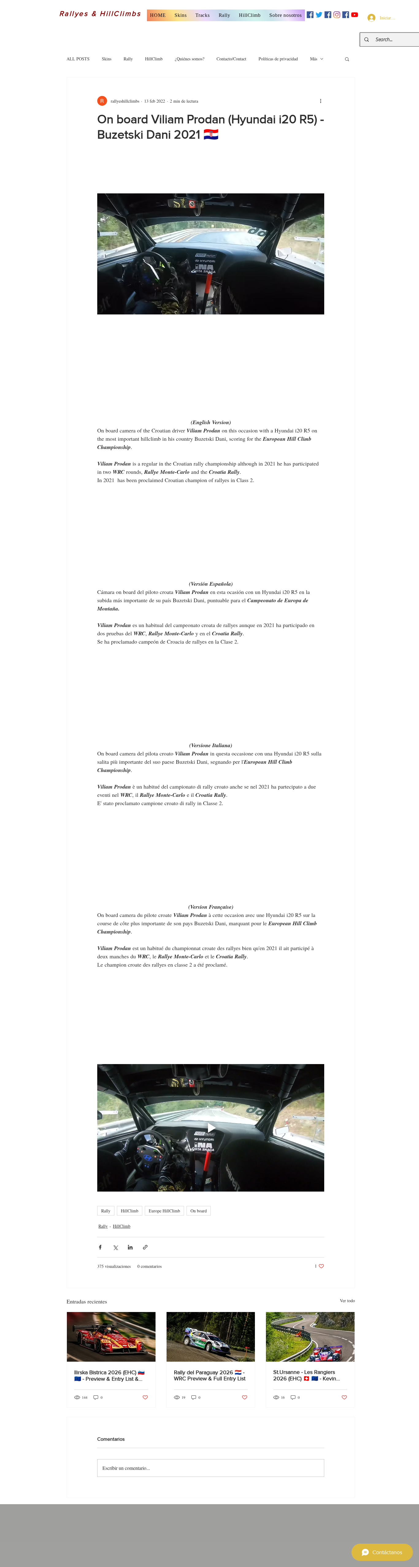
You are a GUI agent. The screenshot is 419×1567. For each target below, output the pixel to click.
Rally (128, 59)
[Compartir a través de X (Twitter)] (115, 1247)
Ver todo (347, 1300)
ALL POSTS (78, 59)
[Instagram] (336, 14)
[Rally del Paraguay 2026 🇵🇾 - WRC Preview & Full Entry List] (211, 1337)
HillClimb (154, 59)
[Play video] (210, 1128)
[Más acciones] (320, 101)
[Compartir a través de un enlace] (145, 1247)
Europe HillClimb (164, 1211)
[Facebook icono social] (310, 14)
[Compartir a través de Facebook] (100, 1247)
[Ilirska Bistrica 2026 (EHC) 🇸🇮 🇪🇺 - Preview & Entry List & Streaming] (111, 1337)
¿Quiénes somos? (189, 59)
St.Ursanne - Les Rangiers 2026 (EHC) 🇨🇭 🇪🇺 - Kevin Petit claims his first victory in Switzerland (307, 1375)
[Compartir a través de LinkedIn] (130, 1247)
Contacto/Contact (231, 59)
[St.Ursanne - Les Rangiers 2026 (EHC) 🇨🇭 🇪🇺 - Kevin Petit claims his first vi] (310, 1337)
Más (313, 59)
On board (198, 1211)
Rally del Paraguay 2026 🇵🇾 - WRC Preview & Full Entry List (209, 1375)
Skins (106, 59)
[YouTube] (354, 14)
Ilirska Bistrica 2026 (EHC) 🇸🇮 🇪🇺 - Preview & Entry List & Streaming (109, 1375)
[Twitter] (319, 14)
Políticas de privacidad (278, 59)
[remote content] (210, 170)
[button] (180, 15)
